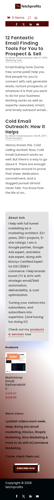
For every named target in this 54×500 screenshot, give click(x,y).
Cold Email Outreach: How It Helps (25, 126)
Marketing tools (14, 60)
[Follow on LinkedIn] (30, 24)
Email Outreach (14, 138)
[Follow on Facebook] (16, 24)
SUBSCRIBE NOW (26, 468)
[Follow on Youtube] (37, 24)
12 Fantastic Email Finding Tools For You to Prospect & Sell (24, 46)
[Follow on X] (23, 24)
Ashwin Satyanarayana (20, 57)
